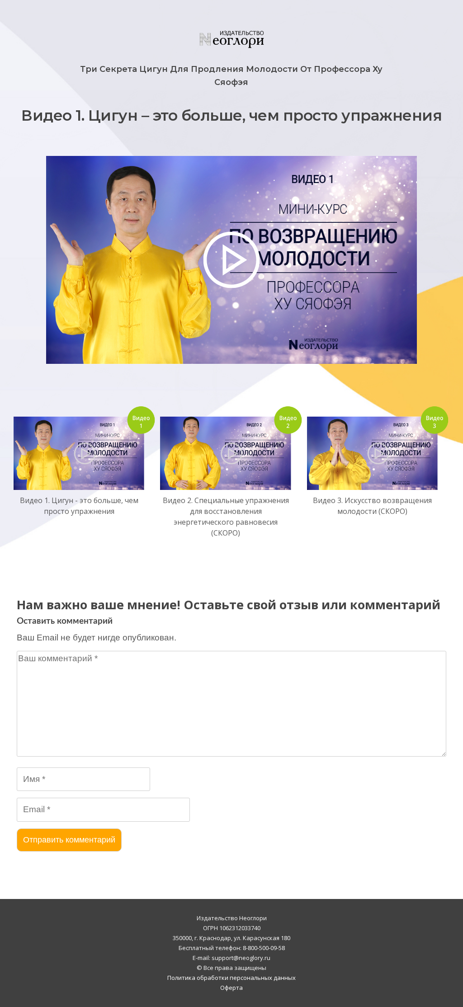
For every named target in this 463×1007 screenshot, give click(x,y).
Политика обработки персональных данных (231, 978)
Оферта (231, 987)
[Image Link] (85, 447)
